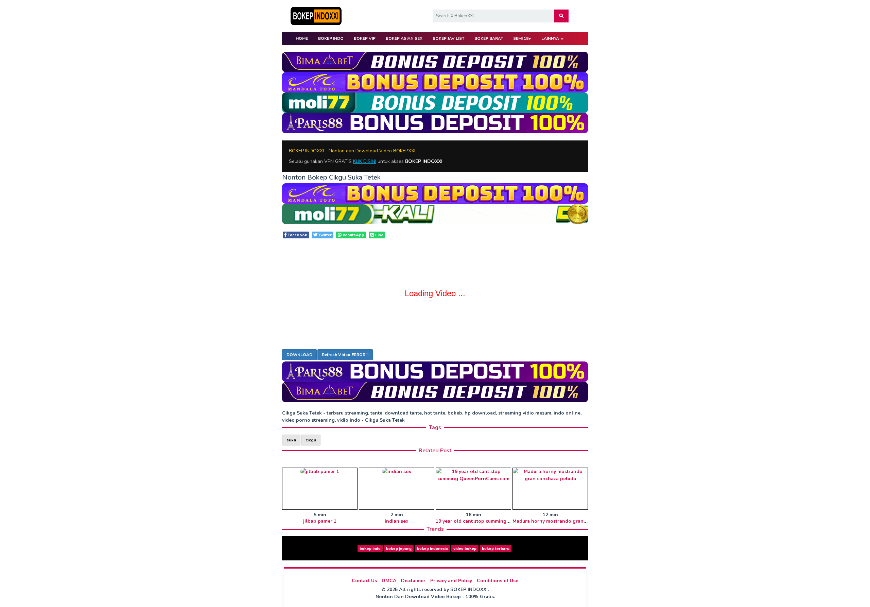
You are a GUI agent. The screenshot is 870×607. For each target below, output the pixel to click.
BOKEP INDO (331, 38)
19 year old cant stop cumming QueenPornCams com (497, 521)
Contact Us (364, 580)
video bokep (464, 548)
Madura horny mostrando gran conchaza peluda (568, 521)
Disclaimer (413, 580)
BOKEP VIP (365, 38)
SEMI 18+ (522, 38)
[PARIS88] (435, 122)
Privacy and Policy (451, 580)
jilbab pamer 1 (319, 521)
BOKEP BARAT (488, 38)
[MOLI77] (435, 102)
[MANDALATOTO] (435, 82)
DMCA (389, 580)
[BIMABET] (435, 61)
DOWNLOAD (299, 354)
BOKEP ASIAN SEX (404, 38)
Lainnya (550, 38)
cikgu (311, 440)
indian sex (396, 521)
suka (291, 440)
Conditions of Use (497, 580)
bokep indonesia (432, 548)
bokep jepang (399, 548)
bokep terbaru (495, 548)
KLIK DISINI (364, 161)
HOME (302, 38)
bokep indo (370, 548)
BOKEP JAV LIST (448, 38)
